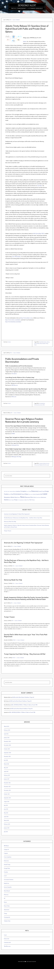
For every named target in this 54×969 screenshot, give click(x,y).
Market (12, 497)
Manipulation (7, 497)
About (8, 491)
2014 (4, 491)
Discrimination (37, 405)
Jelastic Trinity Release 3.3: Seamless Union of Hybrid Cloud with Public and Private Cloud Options (26, 28)
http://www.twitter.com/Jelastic (13, 320)
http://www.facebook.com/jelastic (13, 322)
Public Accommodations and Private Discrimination (22, 360)
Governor (47, 463)
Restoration (45, 465)
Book (14, 491)
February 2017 (7, 775)
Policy (31, 497)
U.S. (18, 500)
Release (41, 343)
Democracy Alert (27, 5)
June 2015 (6, 809)
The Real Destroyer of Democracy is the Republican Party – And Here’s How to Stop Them (23, 518)
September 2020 (7, 752)
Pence (35, 465)
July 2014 (6, 831)
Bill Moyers (6, 845)
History (29, 494)
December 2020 (7, 741)
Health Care (6, 883)
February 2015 (7, 824)
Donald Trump (42, 491)
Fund (12, 494)
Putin (37, 497)
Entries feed (6, 938)
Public (38, 343)
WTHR (13, 433)
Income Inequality (8, 887)
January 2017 (6, 779)
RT (4, 898)
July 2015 (6, 805)
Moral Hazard (7, 891)
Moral (16, 497)
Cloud (40, 342)
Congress (6, 853)
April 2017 (6, 771)
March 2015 (6, 820)
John (41, 494)
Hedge (26, 494)
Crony (30, 491)
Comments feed (7, 942)
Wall (30, 500)
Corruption (23, 491)
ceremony (40, 463)
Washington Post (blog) (16, 456)
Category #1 (6, 849)
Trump (15, 500)
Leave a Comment (16, 19)
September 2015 (7, 798)
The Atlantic (14, 373)
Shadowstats (43, 497)
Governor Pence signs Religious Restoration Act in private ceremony (24, 420)
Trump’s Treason (7, 531)
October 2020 (7, 749)
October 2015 (7, 794)
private (35, 343)
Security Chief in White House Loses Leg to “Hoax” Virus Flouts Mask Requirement (25, 635)
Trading (12, 499)
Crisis (27, 491)
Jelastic (24, 41)
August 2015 (6, 801)
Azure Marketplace (16, 256)
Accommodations (42, 403)
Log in (5, 935)
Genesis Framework (32, 961)
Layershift (39, 185)
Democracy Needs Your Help (10, 521)
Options (48, 342)
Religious (40, 465)
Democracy (34, 491)
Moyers (18, 497)
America (11, 491)
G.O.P (5, 876)
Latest (45, 494)
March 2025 (6, 726)
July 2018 (6, 760)
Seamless (43, 343)
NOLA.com (13, 396)
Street (10, 500)
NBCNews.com (14, 385)
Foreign (47, 491)
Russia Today (7, 906)
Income (34, 494)
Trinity (47, 343)
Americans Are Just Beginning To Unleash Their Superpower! (17, 514)
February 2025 (7, 730)
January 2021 (6, 737)
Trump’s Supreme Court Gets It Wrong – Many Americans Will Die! (24, 654)
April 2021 (6, 734)
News (22, 497)
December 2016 (7, 782)
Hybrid (42, 342)
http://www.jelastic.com (26, 318)
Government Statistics (8, 879)
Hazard (23, 494)
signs (48, 465)
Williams (33, 500)
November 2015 (7, 790)
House (32, 494)
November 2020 (7, 745)
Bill (13, 491)
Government (17, 494)
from (10, 494)
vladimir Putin (26, 500)
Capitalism (18, 491)
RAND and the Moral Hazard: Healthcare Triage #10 (23, 697)
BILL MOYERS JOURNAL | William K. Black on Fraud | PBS (24, 705)
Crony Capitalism (7, 857)
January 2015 (6, 828)
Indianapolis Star (15, 445)
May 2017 (6, 767)
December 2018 (7, 756)
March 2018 (6, 764)
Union (35, 345)
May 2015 (6, 813)
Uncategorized (7, 917)
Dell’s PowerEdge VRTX (38, 233)
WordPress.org (7, 946)
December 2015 (7, 786)
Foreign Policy (7, 868)
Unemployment (21, 499)
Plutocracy (27, 497)
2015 (6, 491)
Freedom (9, 342)
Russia (39, 497)
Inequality (38, 494)
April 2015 (6, 816)
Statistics (6, 500)
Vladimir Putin (7, 921)
